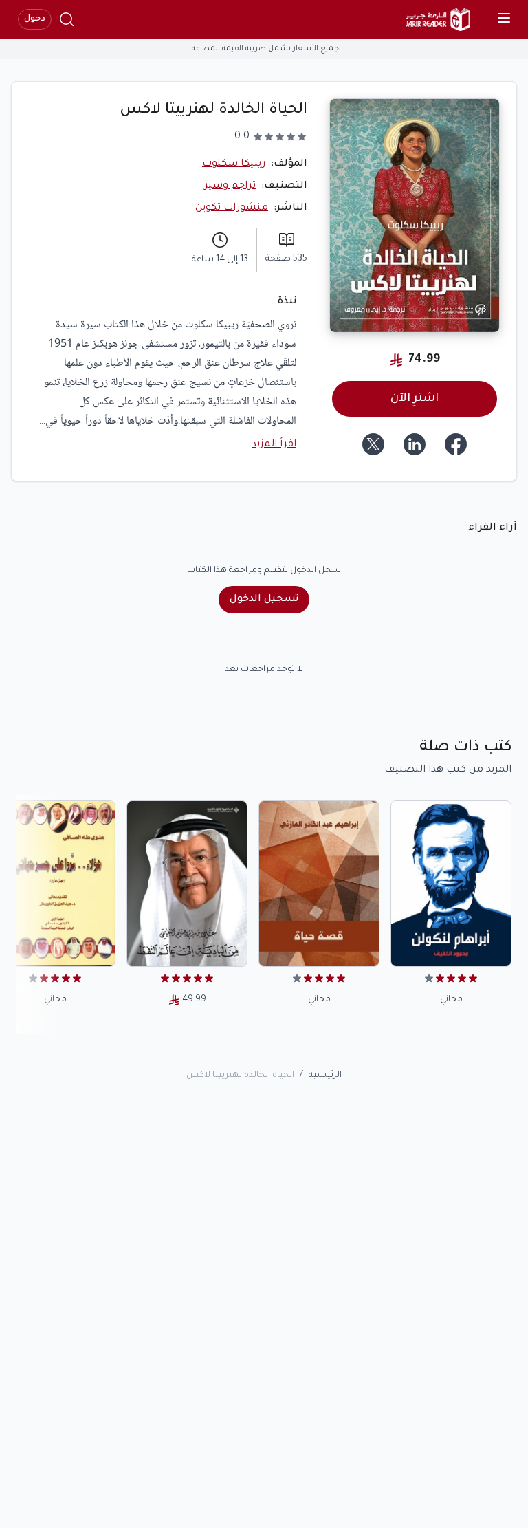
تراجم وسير (230, 186)
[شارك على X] (373, 444)
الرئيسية (325, 1075)
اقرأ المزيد (274, 444)
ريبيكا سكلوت (233, 164)
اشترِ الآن (414, 399)
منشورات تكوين (231, 208)
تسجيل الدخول (264, 599)
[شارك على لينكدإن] (414, 444)
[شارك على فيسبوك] (455, 444)
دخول (34, 19)
